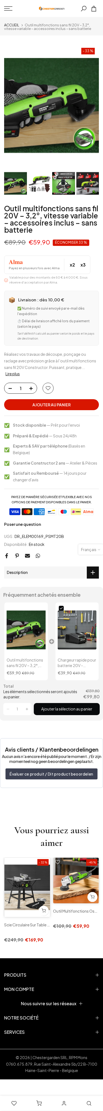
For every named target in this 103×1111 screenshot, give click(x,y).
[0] (93, 8)
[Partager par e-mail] (27, 555)
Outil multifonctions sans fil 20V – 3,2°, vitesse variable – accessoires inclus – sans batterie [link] (25, 662)
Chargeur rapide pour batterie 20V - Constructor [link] (77, 662)
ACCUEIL (11, 25)
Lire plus (12, 373)
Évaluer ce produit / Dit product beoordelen (51, 773)
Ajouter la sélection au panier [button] (66, 708)
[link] (26, 630)
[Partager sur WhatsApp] (37, 555)
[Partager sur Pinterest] (17, 555)
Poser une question (22, 524)
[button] (8, 709)
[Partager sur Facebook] (6, 555)
